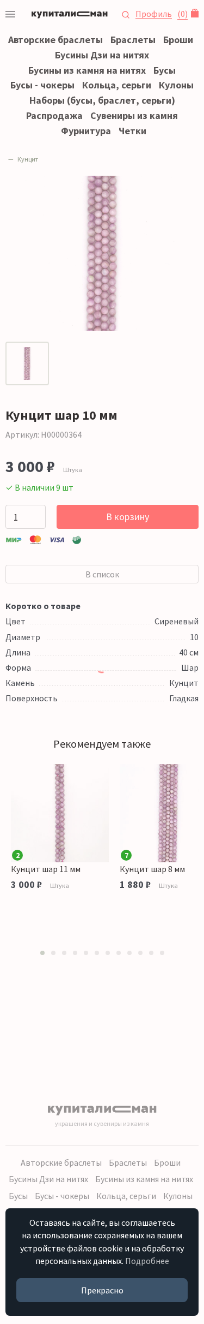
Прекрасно (102, 1290)
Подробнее (147, 1260)
